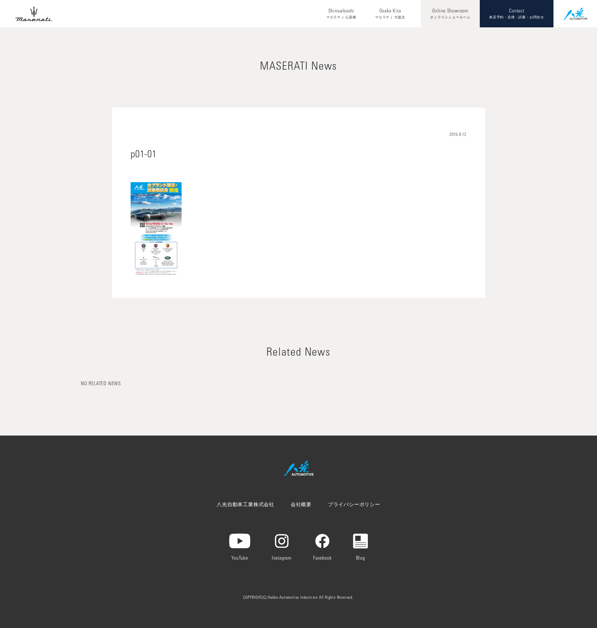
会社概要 (301, 504)
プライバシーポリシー (354, 504)
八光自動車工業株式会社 (245, 504)
